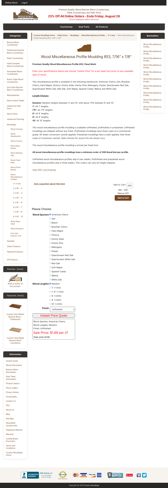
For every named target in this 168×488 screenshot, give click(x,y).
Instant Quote (12, 361)
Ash (53, 218)
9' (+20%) (56, 300)
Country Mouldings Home (14, 453)
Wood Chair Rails (15, 161)
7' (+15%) (56, 287)
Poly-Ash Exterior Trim (16, 234)
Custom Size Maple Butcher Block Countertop (15, 340)
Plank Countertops (15, 58)
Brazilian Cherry (59, 226)
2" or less (17, 184)
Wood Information (14, 365)
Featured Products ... (15, 253)
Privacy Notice (12, 392)
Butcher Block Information (12, 370)
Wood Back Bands (15, 147)
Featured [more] (15, 295)
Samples (11, 241)
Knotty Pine (57, 243)
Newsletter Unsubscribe (11, 424)
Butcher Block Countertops (13, 43)
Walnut (55, 275)
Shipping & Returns (14, 430)
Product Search (13, 383)
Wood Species (41, 214)
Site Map (10, 418)
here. (102, 138)
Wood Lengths (40, 283)
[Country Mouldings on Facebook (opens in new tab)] (138, 475)
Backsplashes (13, 95)
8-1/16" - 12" (18, 216)
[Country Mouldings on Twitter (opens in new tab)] (144, 475)
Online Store (11, 2)
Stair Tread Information (11, 377)
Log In (25, 2)
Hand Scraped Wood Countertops (15, 64)
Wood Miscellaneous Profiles (17, 177)
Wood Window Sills (17, 154)
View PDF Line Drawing (44, 170)
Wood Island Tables (15, 100)
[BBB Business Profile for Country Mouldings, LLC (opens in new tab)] (37, 475)
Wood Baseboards (16, 135)
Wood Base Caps (15, 222)
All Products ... (13, 259)
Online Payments (62, 478)
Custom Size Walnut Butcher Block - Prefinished (15, 316)
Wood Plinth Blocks (16, 168)
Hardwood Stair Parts (14, 107)
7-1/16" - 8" (17, 212)
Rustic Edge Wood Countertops (15, 80)
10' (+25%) (57, 304)
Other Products (13, 246)
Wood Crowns (16, 141)
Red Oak (56, 263)
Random (56, 283)
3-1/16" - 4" (18, 193)
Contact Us (11, 401)
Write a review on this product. (15, 284)
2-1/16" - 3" (18, 188)
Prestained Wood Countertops (14, 72)
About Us (10, 410)
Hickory (55, 235)
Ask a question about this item (49, 184)
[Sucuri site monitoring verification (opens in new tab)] (115, 475)
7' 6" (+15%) (58, 291)
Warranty (10, 434)
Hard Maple (57, 231)
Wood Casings (17, 129)
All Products (102, 27)
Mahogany (57, 247)
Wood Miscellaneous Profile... (152, 45)
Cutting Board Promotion (12, 440)
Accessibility (11, 397)
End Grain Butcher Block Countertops (15, 88)
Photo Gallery (12, 388)
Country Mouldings (91, 485)
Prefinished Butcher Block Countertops (15, 51)
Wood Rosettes (17, 229)
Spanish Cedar (59, 271)
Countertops (66, 27)
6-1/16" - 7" (17, 207)
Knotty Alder (58, 239)
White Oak (57, 279)
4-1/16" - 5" (18, 198)
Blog (8, 414)
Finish (45, 308)
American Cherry (60, 214)
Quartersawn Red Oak (62, 255)
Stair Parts (84, 27)
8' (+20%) (56, 296)
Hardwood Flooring (15, 119)
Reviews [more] (15, 269)
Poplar (55, 251)
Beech (55, 222)
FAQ (8, 405)
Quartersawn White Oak (63, 259)
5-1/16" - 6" (17, 202)
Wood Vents (12, 114)
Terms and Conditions (10, 446)
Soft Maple (57, 267)
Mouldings (11, 124)
